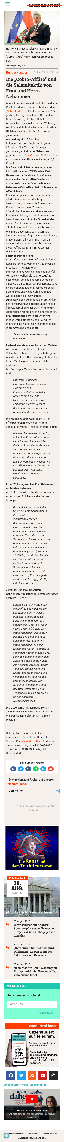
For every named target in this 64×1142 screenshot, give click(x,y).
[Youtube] (42, 1075)
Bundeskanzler (17, 72)
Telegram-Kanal (16, 784)
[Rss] (32, 1075)
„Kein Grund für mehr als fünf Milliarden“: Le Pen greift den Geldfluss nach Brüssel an (34, 951)
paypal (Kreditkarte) (32, 741)
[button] (7, 3)
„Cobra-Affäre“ (14, 111)
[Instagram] (53, 1075)
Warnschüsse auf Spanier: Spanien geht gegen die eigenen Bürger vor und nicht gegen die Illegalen (34, 930)
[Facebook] (10, 1075)
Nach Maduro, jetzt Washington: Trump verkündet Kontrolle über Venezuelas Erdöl (36, 971)
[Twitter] (21, 1075)
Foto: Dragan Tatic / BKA (15, 66)
